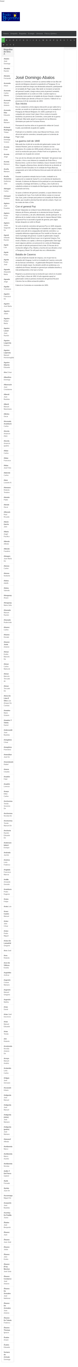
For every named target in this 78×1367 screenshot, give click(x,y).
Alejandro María (7, 272)
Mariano (7, 121)
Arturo (7, 84)
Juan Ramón (7, 331)
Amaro (6, 1339)
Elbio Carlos (6, 794)
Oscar (6, 415)
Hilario (7, 1089)
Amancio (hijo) (7, 433)
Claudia (6, 770)
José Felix (7, 467)
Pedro (6, 253)
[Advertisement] (49, 17)
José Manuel (7, 1097)
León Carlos (7, 1070)
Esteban (7, 197)
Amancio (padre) (7, 443)
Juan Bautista (7, 397)
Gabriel (7, 1173)
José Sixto (7, 1267)
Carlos (7, 190)
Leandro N (7, 481)
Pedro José (7, 215)
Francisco (7, 459)
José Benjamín (7, 1225)
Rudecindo (8, 621)
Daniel (8, 722)
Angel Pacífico (7, 534)
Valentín (7, 589)
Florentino (8, 748)
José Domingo (7, 61)
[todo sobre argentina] (11, 16)
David (6, 1008)
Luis (6, 246)
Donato (7, 636)
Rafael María (7, 321)
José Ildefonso (7, 1293)
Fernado (7, 1182)
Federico (8, 1320)
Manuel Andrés (6, 1061)
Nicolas (8, 1165)
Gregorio (7, 943)
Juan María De (8, 558)
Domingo (7, 378)
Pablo (7, 499)
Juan (7, 1233)
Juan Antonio (7, 1308)
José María (8, 305)
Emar (6, 148)
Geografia (13, 33)
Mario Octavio (7, 713)
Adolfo (6, 582)
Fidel (7, 778)
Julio (6, 524)
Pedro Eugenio (8, 891)
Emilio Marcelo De (7, 655)
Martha (7, 1001)
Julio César (6, 923)
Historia (6, 33)
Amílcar (7, 974)
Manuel (6, 914)
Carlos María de (7, 666)
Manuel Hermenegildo (9, 353)
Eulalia (7, 965)
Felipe (6, 900)
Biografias (22, 33)
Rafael (8, 763)
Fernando (7, 77)
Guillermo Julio (7, 180)
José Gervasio (7, 1080)
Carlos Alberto (7, 93)
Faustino (7, 550)
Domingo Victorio (7, 139)
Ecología (31, 33)
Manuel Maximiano (8, 406)
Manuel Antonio (7, 103)
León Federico (7, 862)
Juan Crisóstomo (8, 387)
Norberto (7, 574)
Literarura (39, 33)
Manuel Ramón (7, 612)
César (8, 372)
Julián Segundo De (7, 226)
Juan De (7, 1189)
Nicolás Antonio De (8, 1049)
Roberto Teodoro (7, 490)
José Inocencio (8, 1015)
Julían (7, 312)
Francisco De (7, 296)
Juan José (7, 1241)
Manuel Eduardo (7, 1024)
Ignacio (7, 1330)
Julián (7, 1248)
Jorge (6, 155)
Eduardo (7, 112)
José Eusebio (7, 206)
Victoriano (7, 288)
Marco (8, 1148)
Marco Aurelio (8, 1156)
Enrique (7, 845)
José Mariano (7, 1118)
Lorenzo (7, 785)
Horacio (7, 343)
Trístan (8, 130)
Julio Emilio (7, 1257)
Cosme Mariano (7, 982)
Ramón (7, 70)
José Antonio (7, 1280)
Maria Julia (8, 604)
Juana (7, 1215)
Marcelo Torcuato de (7, 677)
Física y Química (50, 33)
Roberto (7, 957)
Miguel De (8, 1197)
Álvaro (8, 597)
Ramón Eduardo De (7, 834)
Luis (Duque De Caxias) (8, 700)
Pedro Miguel (6, 933)
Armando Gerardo (7, 882)
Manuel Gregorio (7, 992)
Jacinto (7, 854)
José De (8, 756)
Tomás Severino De (8, 804)
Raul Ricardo (7, 514)
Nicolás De (8, 815)
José (7, 950)
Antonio (7, 644)
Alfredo (7, 543)
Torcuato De (7, 688)
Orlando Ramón (7, 237)
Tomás (6, 1033)
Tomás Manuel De (8, 823)
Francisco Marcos (7, 872)
